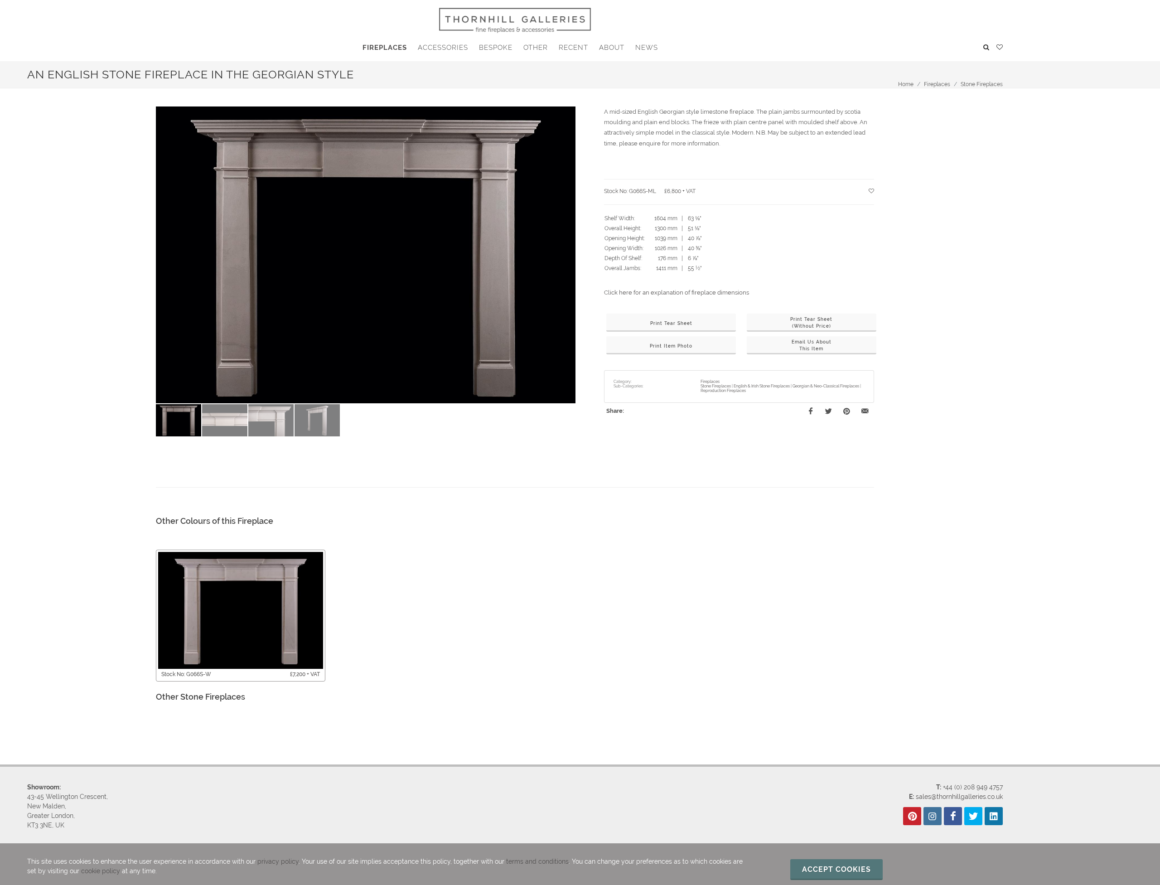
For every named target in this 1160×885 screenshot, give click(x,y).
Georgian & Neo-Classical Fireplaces (826, 386)
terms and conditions (537, 861)
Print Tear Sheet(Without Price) (811, 323)
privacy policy (278, 861)
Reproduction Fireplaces (723, 390)
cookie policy (100, 871)
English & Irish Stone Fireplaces (762, 386)
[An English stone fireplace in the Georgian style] (365, 255)
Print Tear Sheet (671, 323)
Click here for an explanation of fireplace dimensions (676, 292)
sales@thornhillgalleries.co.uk (959, 796)
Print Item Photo (671, 345)
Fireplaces (937, 84)
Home (906, 84)
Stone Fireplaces (982, 84)
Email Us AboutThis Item (811, 345)
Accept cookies (836, 869)
